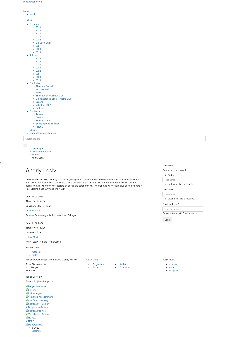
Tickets (28, 19)
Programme (35, 24)
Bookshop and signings (47, 123)
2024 (38, 33)
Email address (170, 204)
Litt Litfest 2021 (43, 42)
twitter (35, 254)
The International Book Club (49, 95)
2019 (38, 52)
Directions (125, 267)
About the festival (44, 86)
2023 (38, 36)
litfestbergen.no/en (32, 1)
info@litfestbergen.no (42, 281)
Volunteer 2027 (43, 104)
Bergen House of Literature (43, 132)
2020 (38, 48)
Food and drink (43, 120)
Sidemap (36, 330)
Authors (33, 55)
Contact (33, 129)
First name (168, 174)
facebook (36, 251)
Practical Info (36, 111)
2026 (38, 27)
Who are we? (42, 89)
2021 (38, 45)
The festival (35, 83)
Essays (39, 101)
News (38, 92)
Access (39, 117)
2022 (38, 39)
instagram (174, 270)
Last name (168, 189)
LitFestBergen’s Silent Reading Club (53, 98)
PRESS (39, 126)
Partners (40, 108)
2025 (38, 30)
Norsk (32, 14)
